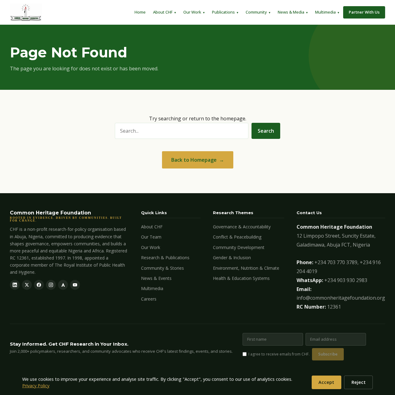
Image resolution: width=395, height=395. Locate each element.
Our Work (192, 12)
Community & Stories (162, 268)
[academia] (63, 285)
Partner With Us (364, 12)
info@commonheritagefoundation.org (341, 297)
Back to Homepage (194, 159)
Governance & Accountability (242, 227)
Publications (223, 12)
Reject (358, 382)
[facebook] (39, 285)
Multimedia (325, 12)
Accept (326, 382)
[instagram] (51, 285)
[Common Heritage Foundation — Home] (26, 12)
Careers (148, 299)
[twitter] (27, 285)
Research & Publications (165, 257)
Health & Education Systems (241, 278)
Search (266, 130)
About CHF (163, 12)
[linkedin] (15, 285)
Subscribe (328, 354)
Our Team (151, 237)
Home (140, 12)
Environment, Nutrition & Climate (246, 268)
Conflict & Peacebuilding (237, 237)
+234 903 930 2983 (345, 280)
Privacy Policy (35, 386)
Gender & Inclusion (232, 257)
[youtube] (75, 285)
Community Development (238, 247)
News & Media (291, 12)
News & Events (156, 278)
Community (256, 12)
